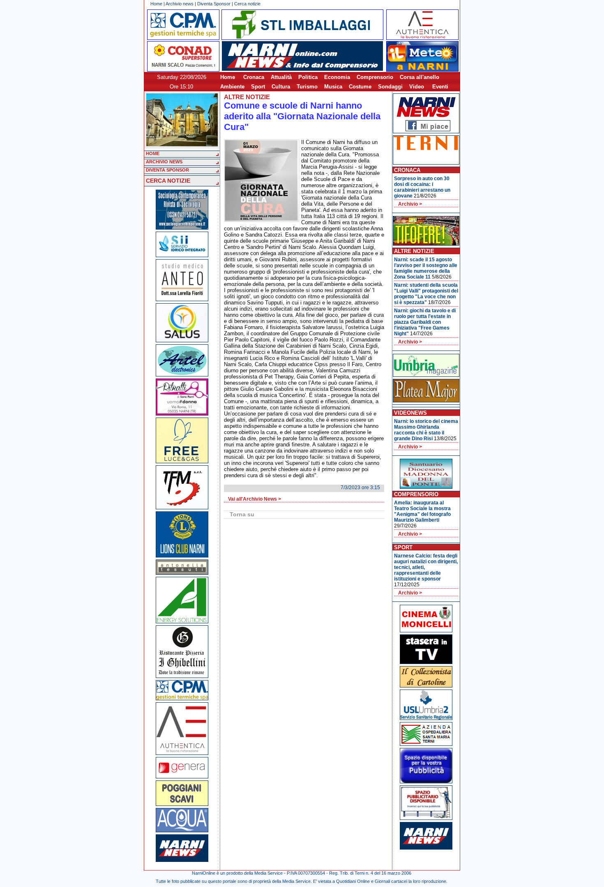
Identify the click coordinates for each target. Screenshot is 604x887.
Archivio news (180, 3)
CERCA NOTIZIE (168, 180)
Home (156, 3)
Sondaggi (390, 87)
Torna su (242, 514)
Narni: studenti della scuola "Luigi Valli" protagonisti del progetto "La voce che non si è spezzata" (426, 293)
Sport (258, 87)
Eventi (440, 87)
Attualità (281, 77)
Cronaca (253, 77)
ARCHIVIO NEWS (164, 161)
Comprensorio (375, 77)
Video (416, 87)
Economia (337, 77)
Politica (308, 77)
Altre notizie (247, 96)
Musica (333, 87)
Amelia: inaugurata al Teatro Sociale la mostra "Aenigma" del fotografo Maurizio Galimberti (422, 511)
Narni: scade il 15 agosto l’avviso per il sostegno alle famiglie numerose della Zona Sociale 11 (425, 268)
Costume (360, 87)
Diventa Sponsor (214, 3)
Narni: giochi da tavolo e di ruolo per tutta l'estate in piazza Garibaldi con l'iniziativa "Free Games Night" (425, 322)
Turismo (307, 87)
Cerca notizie (247, 3)
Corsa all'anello (419, 77)
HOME (152, 153)
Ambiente (232, 87)
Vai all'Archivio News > (254, 499)
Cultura (281, 87)
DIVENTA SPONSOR (167, 169)
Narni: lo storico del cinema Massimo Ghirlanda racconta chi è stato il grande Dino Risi (426, 429)
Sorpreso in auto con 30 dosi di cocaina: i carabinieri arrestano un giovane (422, 187)
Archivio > (410, 204)
